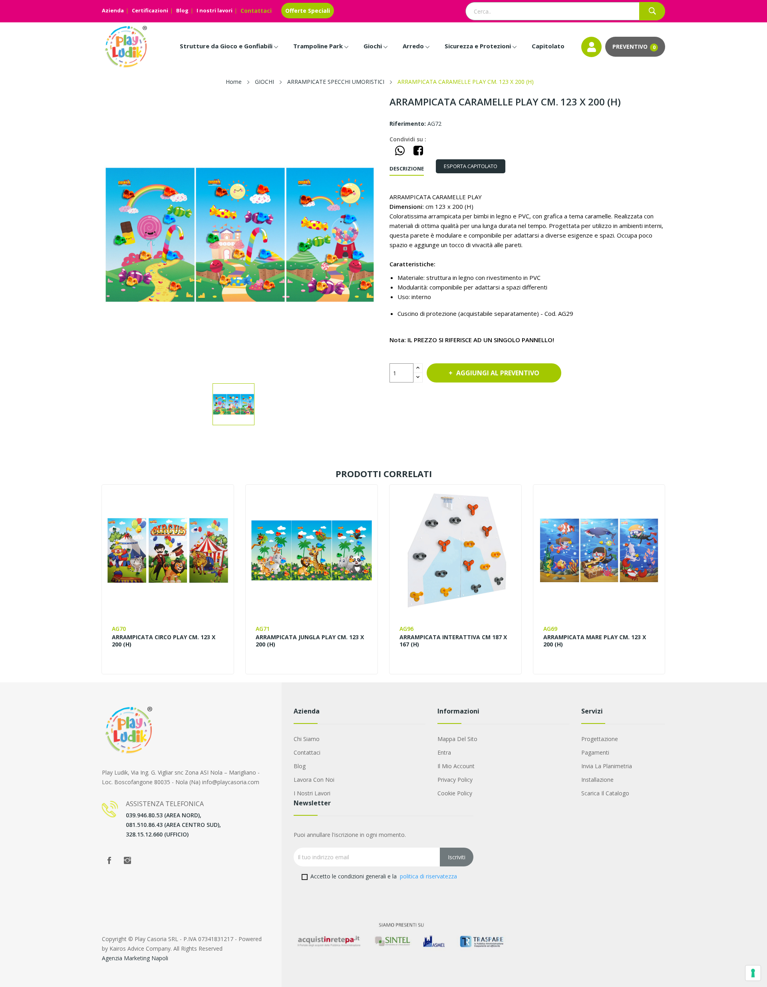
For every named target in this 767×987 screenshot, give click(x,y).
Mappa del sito (457, 739)
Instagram (127, 860)
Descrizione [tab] (406, 168)
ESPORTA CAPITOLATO (470, 166)
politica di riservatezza (428, 876)
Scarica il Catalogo (605, 793)
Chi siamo (307, 739)
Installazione (597, 779)
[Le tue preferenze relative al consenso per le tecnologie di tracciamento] (753, 973)
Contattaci (256, 10)
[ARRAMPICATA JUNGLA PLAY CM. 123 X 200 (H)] (311, 550)
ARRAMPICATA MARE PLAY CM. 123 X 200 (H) (594, 641)
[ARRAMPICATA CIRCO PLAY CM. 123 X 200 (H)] (167, 550)
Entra (444, 752)
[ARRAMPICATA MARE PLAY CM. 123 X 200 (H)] (599, 550)
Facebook (109, 860)
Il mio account (456, 766)
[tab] (470, 166)
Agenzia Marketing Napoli (135, 958)
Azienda (113, 10)
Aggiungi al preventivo (497, 373)
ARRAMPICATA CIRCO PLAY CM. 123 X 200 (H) (163, 641)
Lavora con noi (314, 779)
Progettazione (599, 739)
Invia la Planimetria (606, 766)
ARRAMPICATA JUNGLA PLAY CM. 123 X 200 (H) (310, 641)
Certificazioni (150, 10)
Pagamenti (595, 752)
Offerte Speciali (307, 10)
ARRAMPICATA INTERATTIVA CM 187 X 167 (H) (453, 641)
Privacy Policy (455, 779)
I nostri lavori (214, 10)
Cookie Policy (454, 793)
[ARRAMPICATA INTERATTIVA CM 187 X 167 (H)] (455, 550)
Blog (182, 10)
